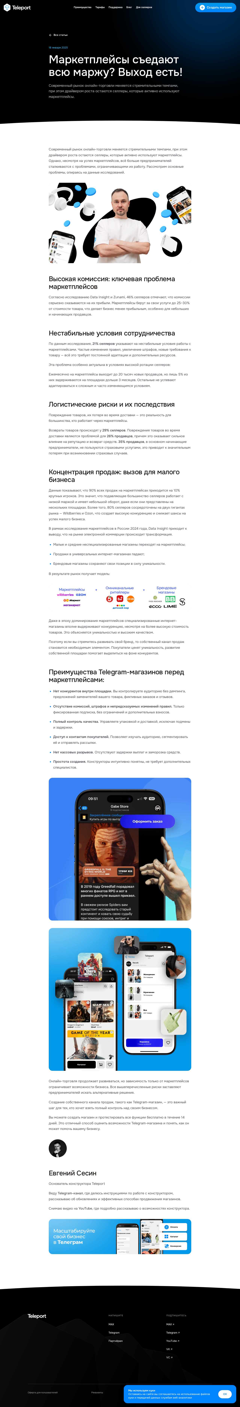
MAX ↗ (170, 1324)
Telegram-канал (70, 1193)
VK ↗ (169, 1349)
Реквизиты (97, 1392)
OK (225, 1394)
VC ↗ (169, 1357)
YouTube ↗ (172, 1341)
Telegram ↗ (173, 1332)
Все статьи (61, 35)
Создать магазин (219, 7)
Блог (129, 7)
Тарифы (100, 7)
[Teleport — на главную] (17, 7)
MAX (111, 1324)
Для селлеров (144, 7)
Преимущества (82, 7)
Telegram (114, 1332)
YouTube (85, 1208)
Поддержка (115, 7)
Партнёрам (116, 1341)
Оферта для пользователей (43, 1392)
